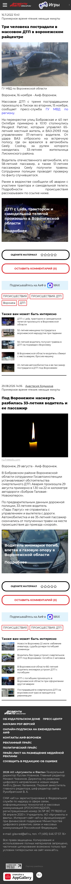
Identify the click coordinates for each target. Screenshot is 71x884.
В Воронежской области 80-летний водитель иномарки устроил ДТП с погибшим (37, 669)
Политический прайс (20, 747)
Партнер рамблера (34, 866)
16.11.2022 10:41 (10, 14)
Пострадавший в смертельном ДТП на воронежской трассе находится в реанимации (39, 692)
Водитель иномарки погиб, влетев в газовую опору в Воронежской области (31, 550)
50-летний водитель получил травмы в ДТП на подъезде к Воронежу (39, 343)
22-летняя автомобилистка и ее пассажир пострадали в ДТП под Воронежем (41, 366)
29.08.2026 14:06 (12, 386)
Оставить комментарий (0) (35, 268)
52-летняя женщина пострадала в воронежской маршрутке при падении (39, 332)
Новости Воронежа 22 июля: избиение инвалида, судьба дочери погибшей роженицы (39, 646)
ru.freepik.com (11, 459)
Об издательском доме (21, 719)
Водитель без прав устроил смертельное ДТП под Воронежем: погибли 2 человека (41, 656)
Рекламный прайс (17, 742)
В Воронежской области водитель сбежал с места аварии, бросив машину (41, 355)
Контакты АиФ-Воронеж (22, 737)
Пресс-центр (52, 719)
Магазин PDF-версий (19, 724)
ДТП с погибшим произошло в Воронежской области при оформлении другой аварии (40, 681)
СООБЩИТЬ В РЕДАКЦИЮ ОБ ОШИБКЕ (30, 761)
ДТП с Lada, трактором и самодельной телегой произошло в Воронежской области (32, 216)
